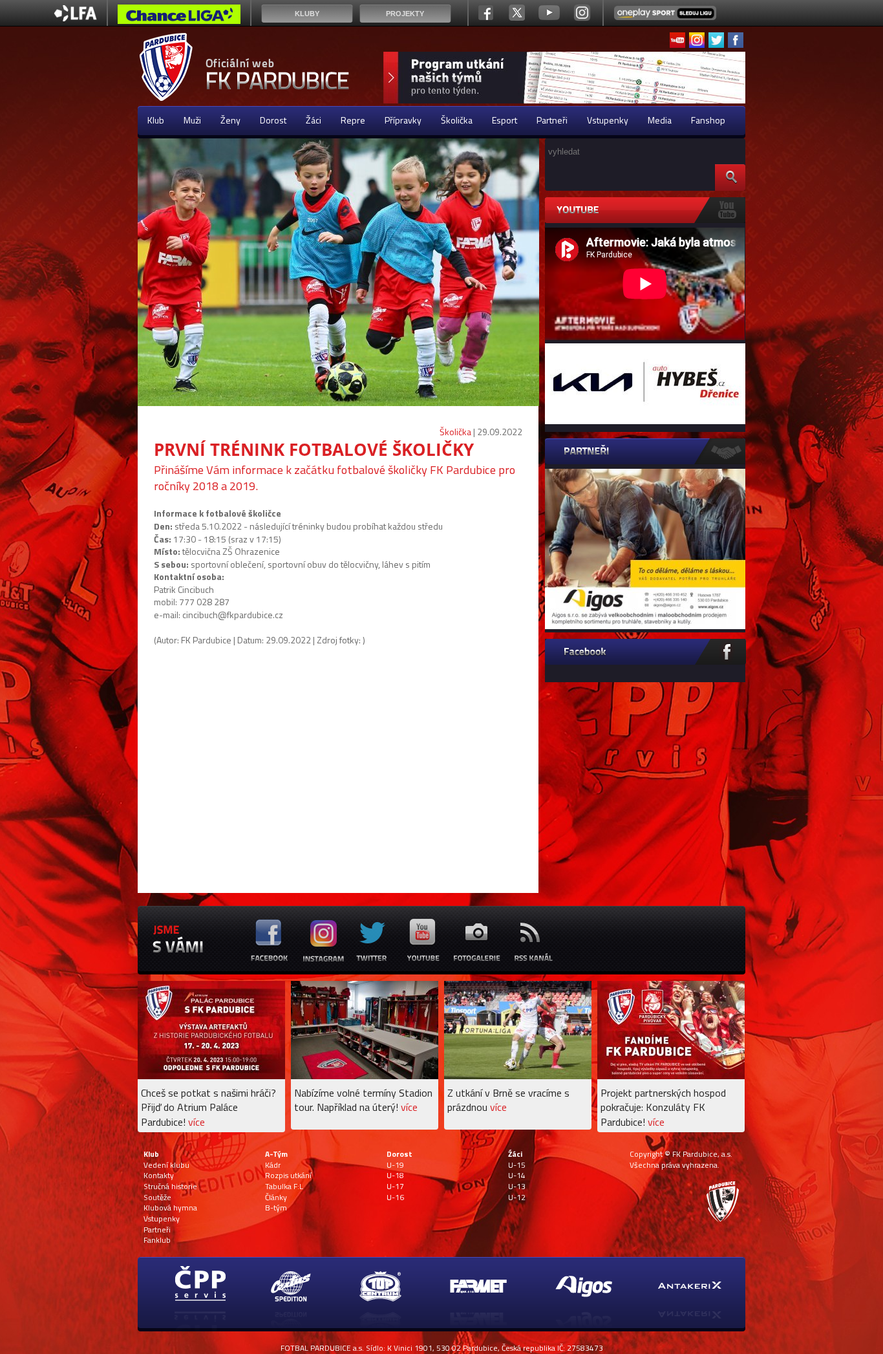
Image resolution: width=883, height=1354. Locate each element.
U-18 (395, 1175)
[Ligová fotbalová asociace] (75, 18)
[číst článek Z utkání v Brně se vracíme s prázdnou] (517, 1075)
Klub (155, 120)
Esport (504, 120)
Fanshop (708, 120)
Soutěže (157, 1197)
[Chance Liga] (179, 17)
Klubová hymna (170, 1208)
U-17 (395, 1186)
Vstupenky (607, 120)
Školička (457, 120)
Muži (192, 120)
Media (660, 120)
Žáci (313, 120)
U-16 (395, 1197)
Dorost (273, 120)
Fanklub (157, 1240)
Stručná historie (170, 1186)
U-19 (395, 1165)
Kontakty (159, 1175)
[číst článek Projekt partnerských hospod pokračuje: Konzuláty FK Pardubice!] (671, 1075)
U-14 (517, 1175)
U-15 (517, 1165)
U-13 (517, 1186)
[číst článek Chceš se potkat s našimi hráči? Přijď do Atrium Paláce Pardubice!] (211, 1075)
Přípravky (403, 120)
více (196, 1122)
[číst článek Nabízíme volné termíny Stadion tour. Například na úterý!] (364, 1075)
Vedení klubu (166, 1165)
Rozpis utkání (288, 1175)
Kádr (273, 1165)
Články (276, 1197)
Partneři (552, 120)
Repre (353, 120)
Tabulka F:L (284, 1186)
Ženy (230, 120)
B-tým (276, 1208)
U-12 (517, 1197)
